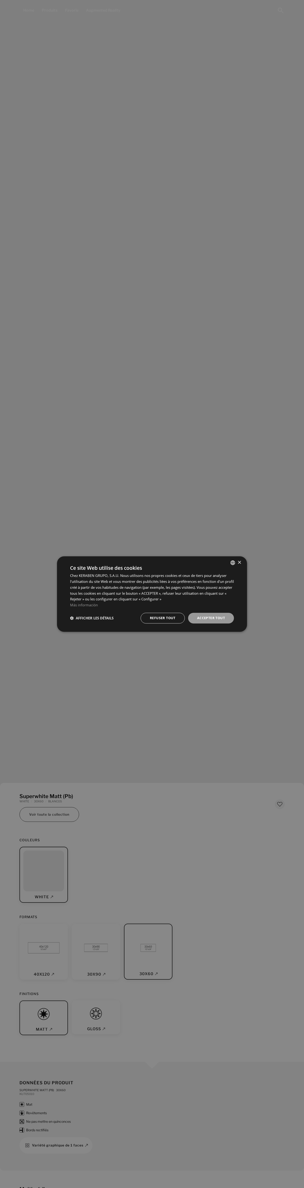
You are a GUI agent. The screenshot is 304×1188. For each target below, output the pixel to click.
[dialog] (152, 594)
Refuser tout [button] (163, 618)
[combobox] (232, 562)
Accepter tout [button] (211, 618)
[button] (92, 618)
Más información (84, 605)
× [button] (239, 562)
